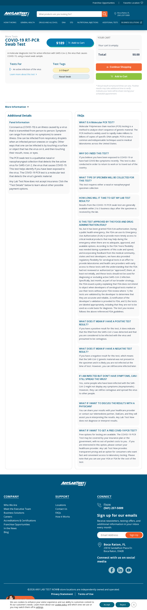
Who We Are (10, 505)
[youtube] (128, 570)
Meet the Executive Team (17, 508)
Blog (6, 532)
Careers (8, 516)
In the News (10, 528)
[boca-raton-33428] (17, 13)
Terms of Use (85, 594)
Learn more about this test (22, 74)
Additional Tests (110, 22)
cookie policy (61, 604)
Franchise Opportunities (104, 2)
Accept (107, 604)
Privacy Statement (62, 594)
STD (71, 22)
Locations (60, 505)
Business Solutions (130, 22)
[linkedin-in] (120, 570)
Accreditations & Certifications (20, 520)
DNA (64, 22)
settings (39, 607)
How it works (10, 22)
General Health (28, 22)
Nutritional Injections (87, 22)
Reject (123, 604)
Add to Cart (121, 76)
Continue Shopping (120, 67)
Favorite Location (131, 2)
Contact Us (61, 508)
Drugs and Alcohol (48, 22)
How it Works (62, 516)
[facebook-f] (112, 570)
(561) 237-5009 (123, 15)
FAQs (58, 512)
